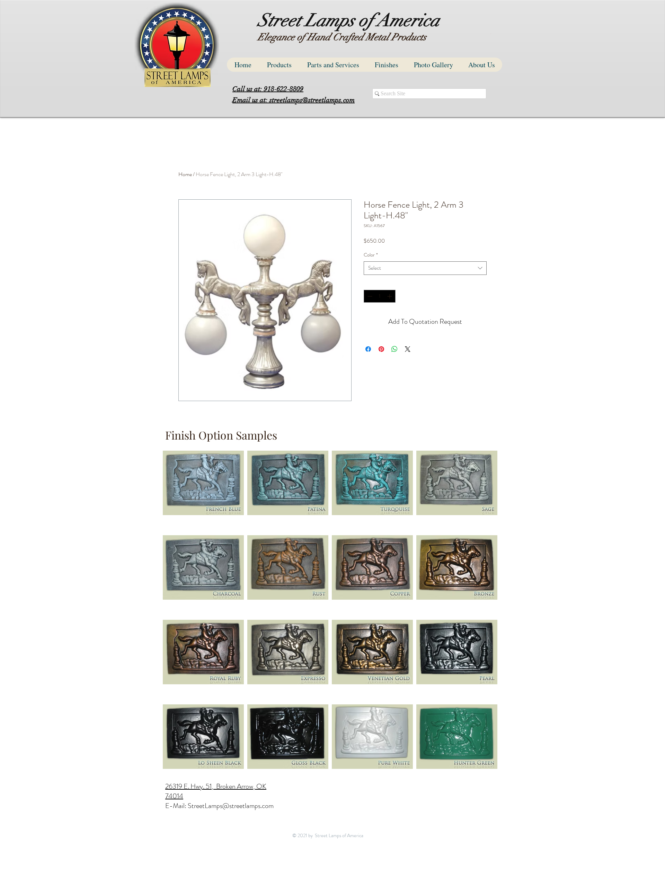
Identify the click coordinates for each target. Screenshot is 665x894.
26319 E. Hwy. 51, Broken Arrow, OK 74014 (215, 791)
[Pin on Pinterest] (381, 349)
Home (185, 174)
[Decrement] (369, 296)
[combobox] (425, 268)
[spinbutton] (379, 296)
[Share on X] (408, 349)
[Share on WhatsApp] (394, 349)
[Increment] (390, 296)
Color (371, 255)
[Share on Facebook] (368, 349)
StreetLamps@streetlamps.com (231, 806)
